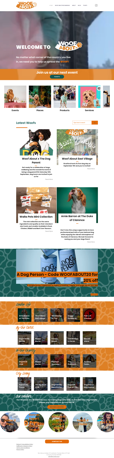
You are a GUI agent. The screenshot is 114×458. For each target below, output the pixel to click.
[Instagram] (96, 5)
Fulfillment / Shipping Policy (24, 446)
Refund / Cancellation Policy (24, 444)
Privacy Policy (20, 449)
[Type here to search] (95, 122)
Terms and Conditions (23, 448)
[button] (36, 147)
